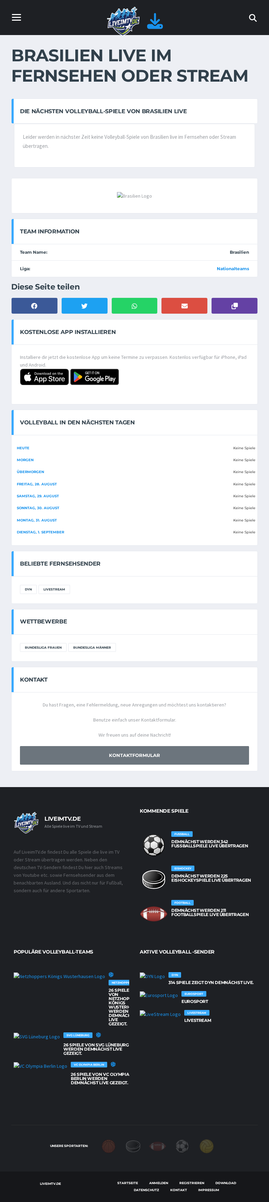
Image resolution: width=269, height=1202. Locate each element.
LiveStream (54, 589)
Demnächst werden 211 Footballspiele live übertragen (210, 912)
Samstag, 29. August (38, 496)
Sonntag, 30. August (38, 508)
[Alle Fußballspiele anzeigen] (154, 845)
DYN (28, 589)
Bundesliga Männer (92, 647)
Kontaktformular (134, 755)
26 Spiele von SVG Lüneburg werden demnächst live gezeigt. (96, 1049)
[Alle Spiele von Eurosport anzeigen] (159, 995)
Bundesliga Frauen (43, 647)
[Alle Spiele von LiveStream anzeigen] (160, 1014)
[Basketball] (108, 1145)
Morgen (25, 460)
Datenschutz (146, 1190)
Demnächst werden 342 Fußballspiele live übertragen (209, 843)
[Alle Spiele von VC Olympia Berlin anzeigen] (40, 1066)
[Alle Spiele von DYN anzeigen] (152, 976)
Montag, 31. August (37, 520)
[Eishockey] (133, 1145)
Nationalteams (233, 268)
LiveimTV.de (50, 1184)
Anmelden (158, 1183)
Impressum (208, 1190)
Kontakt (178, 1190)
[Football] (157, 1145)
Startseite (127, 1183)
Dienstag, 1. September (40, 532)
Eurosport (194, 1001)
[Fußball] (182, 1145)
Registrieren (191, 1183)
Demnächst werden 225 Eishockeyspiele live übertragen (211, 878)
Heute (23, 448)
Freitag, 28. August (37, 484)
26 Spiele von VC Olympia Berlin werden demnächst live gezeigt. (100, 1078)
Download (225, 1183)
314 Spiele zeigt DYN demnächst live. (211, 982)
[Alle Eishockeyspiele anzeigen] (154, 880)
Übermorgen (30, 472)
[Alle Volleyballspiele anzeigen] (111, 974)
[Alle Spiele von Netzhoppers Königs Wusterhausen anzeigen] (59, 976)
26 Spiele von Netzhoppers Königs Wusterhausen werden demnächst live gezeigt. (127, 1007)
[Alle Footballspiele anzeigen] (154, 914)
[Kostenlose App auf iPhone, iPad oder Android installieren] (155, 25)
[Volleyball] (206, 1145)
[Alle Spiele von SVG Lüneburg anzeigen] (37, 1036)
